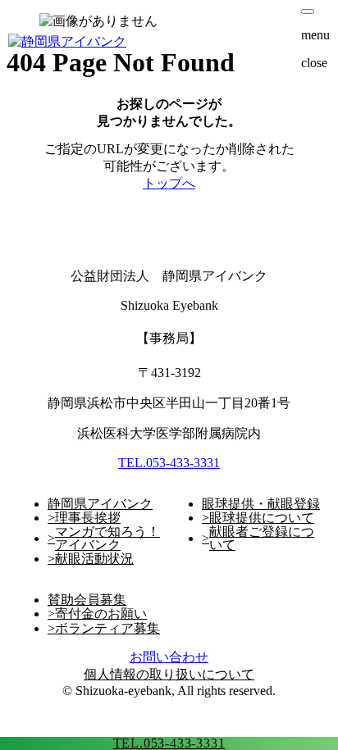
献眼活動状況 (94, 559)
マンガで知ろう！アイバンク (107, 538)
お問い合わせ (169, 657)
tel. (169, 743)
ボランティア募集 (107, 628)
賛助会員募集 (87, 600)
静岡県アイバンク (100, 504)
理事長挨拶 (88, 518)
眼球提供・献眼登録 (261, 504)
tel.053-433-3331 (169, 463)
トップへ (169, 183)
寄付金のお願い (101, 613)
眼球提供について (261, 518)
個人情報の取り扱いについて (169, 674)
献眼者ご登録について (261, 538)
